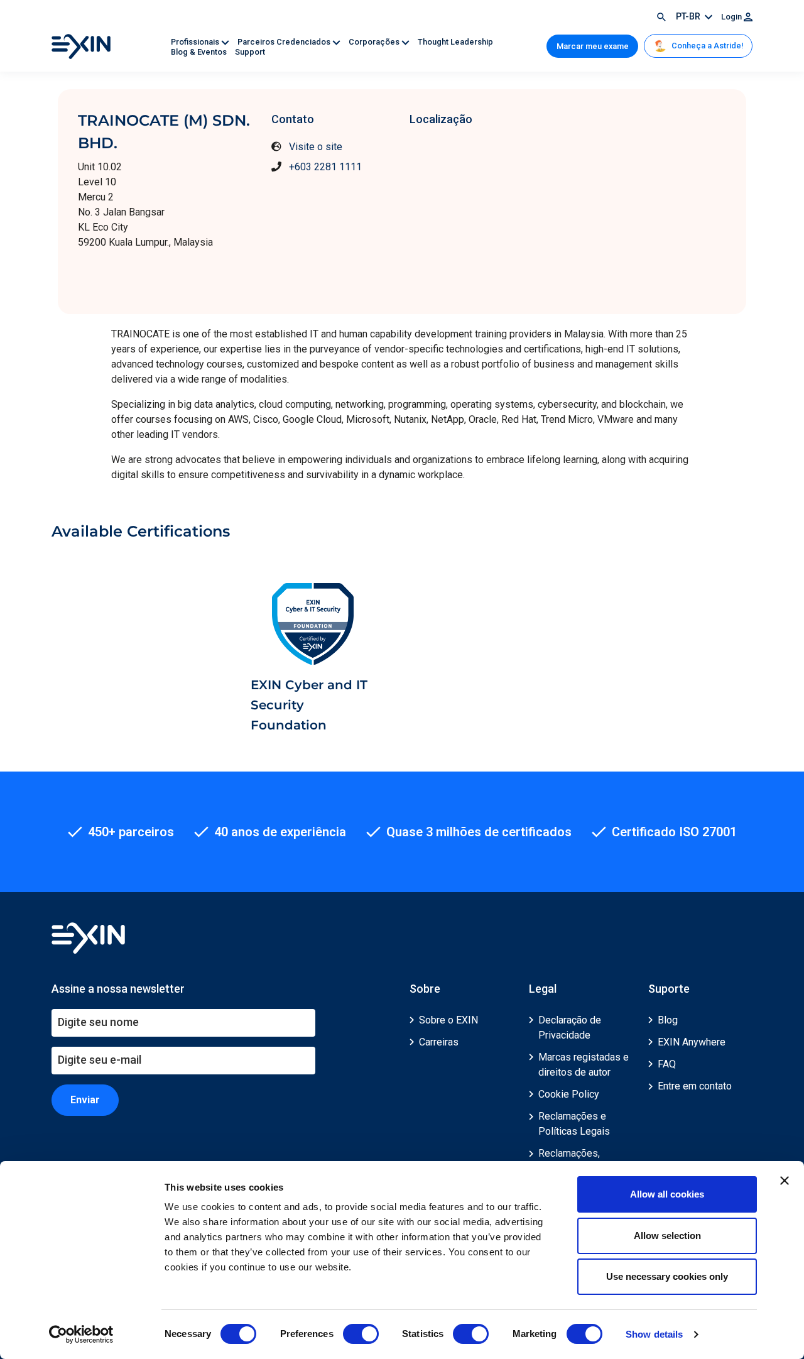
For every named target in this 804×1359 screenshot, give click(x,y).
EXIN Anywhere (691, 1042)
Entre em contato (695, 1086)
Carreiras (439, 1042)
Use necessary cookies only (667, 1276)
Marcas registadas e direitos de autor (583, 1064)
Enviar (85, 1100)
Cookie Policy (568, 1094)
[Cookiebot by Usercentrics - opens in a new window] (81, 1334)
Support (250, 52)
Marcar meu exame (593, 46)
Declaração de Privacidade (569, 1027)
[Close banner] (784, 1180)
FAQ (667, 1064)
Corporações (375, 41)
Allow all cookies (667, 1194)
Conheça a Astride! (706, 45)
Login (732, 16)
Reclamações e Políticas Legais (574, 1123)
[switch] (361, 1334)
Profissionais (196, 41)
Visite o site (315, 147)
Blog (668, 1020)
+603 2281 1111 (325, 167)
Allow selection (667, 1235)
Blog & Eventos (200, 52)
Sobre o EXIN (448, 1020)
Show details (654, 1334)
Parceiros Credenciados (284, 41)
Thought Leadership (455, 41)
